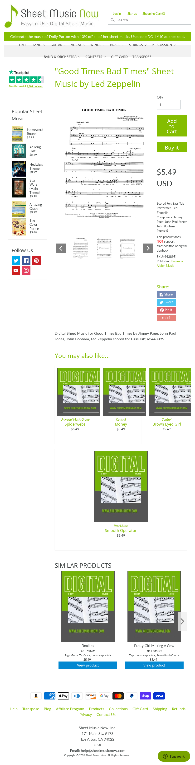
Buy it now (172, 148)
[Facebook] (26, 260)
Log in (117, 13)
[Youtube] (16, 270)
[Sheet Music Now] (51, 16)
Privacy (85, 714)
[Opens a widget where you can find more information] (173, 757)
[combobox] (149, 20)
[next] (182, 621)
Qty (160, 97)
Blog (47, 708)
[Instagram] (26, 270)
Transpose (30, 708)
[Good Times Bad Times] (80, 248)
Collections (118, 708)
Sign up (132, 13)
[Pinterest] (36, 260)
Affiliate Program (70, 708)
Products (96, 708)
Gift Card (140, 708)
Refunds (178, 708)
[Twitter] (16, 260)
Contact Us (106, 714)
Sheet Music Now (96, 755)
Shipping (160, 708)
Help (14, 708)
